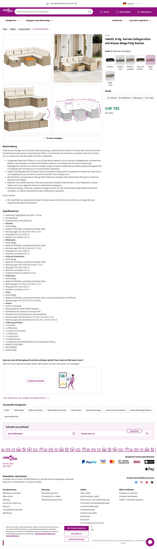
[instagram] (141, 482)
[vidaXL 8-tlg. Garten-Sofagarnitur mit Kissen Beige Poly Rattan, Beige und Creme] (27, 58)
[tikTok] (152, 482)
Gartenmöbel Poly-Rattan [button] (115, 410)
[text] (112, 109)
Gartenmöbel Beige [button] (93, 410)
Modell (108, 91)
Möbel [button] (6, 410)
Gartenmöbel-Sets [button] (11, 416)
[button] (110, 62)
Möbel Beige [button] (19, 410)
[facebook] (136, 482)
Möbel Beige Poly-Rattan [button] (56, 410)
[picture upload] (66, 381)
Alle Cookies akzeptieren (76, 528)
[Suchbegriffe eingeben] (89, 11)
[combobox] (53, 11)
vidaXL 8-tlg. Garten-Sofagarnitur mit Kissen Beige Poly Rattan (128, 41)
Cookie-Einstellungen (89, 506)
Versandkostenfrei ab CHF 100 (63, 3)
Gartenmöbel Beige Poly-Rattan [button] (142, 410)
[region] (47, 534)
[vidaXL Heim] (8, 10)
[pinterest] (147, 482)
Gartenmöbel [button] (76, 410)
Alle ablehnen (76, 534)
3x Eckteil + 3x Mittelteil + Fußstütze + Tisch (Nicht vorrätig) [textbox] (130, 97)
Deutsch (131, 4)
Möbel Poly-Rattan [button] (36, 410)
